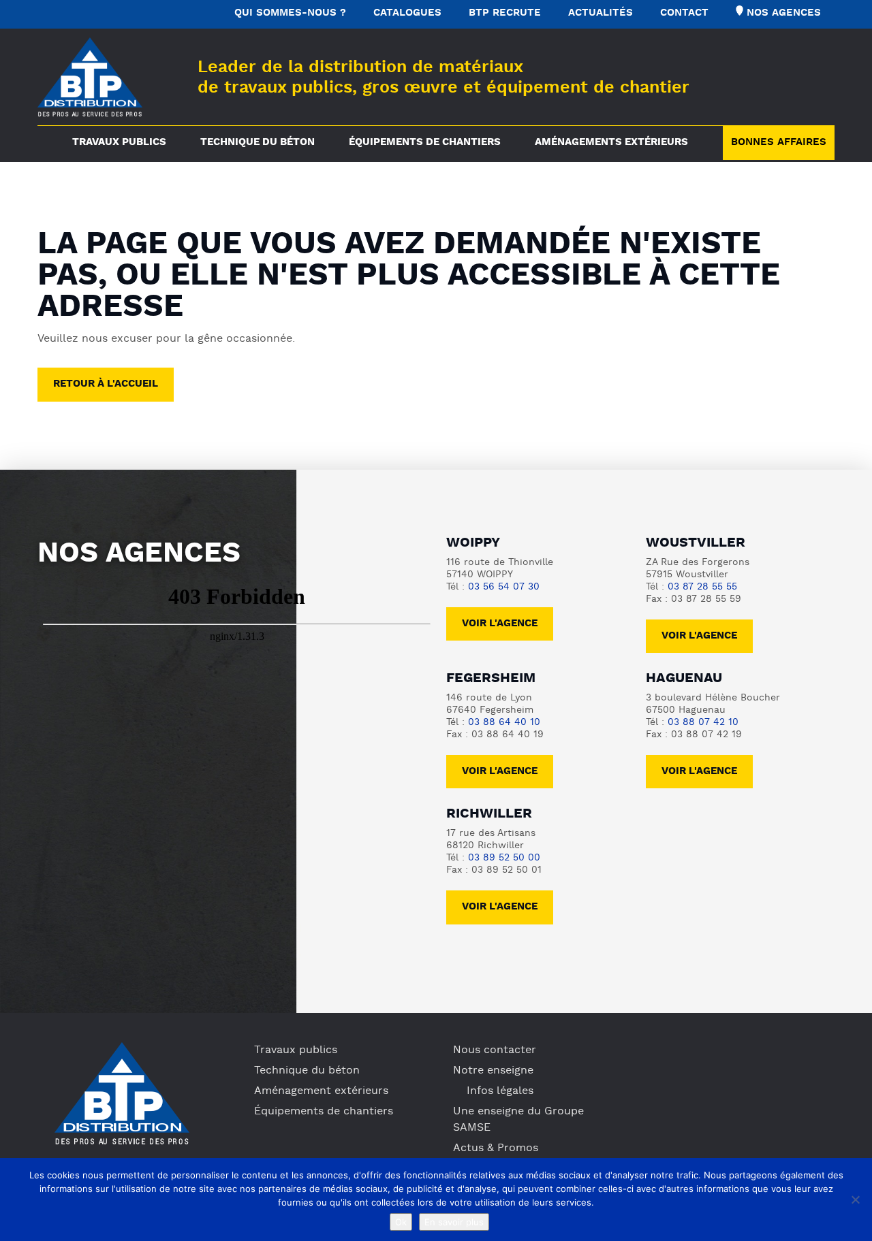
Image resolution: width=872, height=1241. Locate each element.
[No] (855, 1199)
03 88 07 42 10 (703, 722)
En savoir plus (454, 1221)
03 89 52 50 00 (504, 858)
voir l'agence (699, 636)
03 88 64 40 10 (504, 722)
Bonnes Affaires (778, 142)
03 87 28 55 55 (702, 587)
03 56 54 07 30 (504, 587)
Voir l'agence (500, 624)
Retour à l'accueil (105, 384)
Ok (401, 1221)
